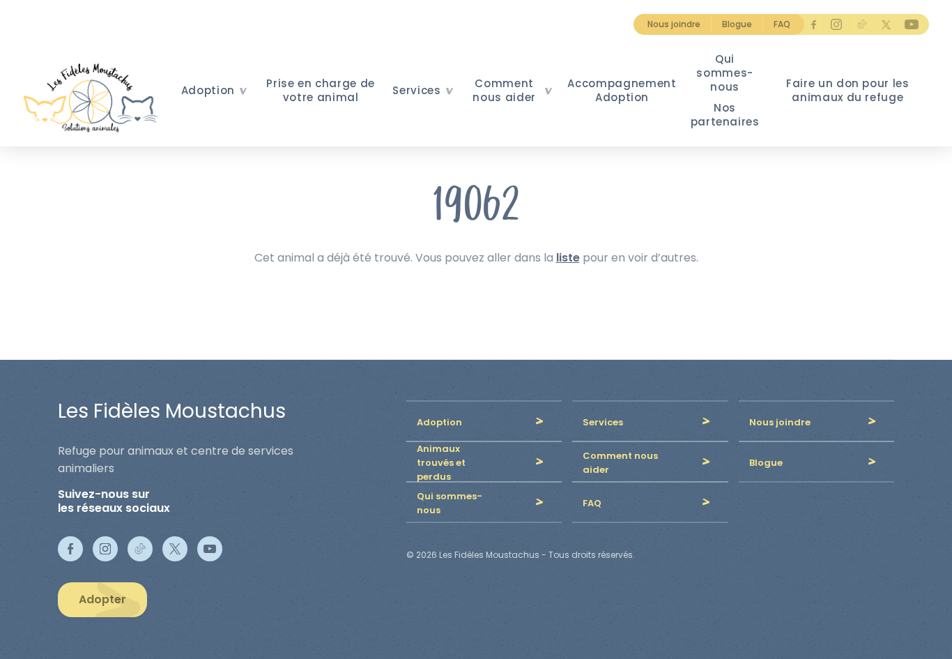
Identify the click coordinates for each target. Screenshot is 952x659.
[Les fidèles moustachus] (95, 97)
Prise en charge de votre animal (320, 90)
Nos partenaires (725, 114)
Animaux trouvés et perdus (441, 462)
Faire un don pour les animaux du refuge (847, 90)
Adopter (102, 599)
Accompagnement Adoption (621, 90)
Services (416, 90)
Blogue (737, 24)
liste (568, 258)
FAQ (782, 24)
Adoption (208, 90)
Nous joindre (673, 24)
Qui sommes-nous (724, 73)
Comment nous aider (504, 90)
